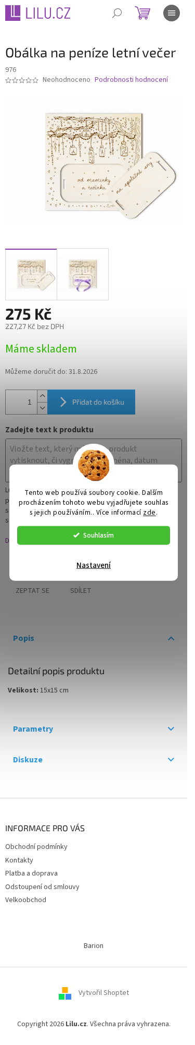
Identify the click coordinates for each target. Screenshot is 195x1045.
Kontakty (19, 860)
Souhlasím (98, 535)
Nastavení (93, 565)
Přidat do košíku (98, 401)
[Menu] (171, 13)
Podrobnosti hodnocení (131, 80)
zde (149, 512)
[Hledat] (117, 13)
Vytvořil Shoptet (104, 993)
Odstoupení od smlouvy (42, 887)
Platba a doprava (31, 873)
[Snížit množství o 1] (42, 408)
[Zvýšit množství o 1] (42, 396)
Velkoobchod (25, 900)
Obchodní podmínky (36, 847)
